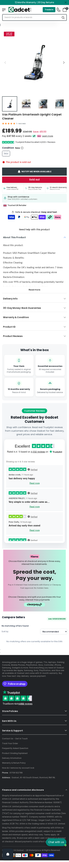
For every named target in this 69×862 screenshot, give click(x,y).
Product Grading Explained (14, 753)
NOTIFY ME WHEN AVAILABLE (37, 171)
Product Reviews (13, 336)
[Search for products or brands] (63, 17)
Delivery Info (10, 298)
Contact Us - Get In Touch (15, 738)
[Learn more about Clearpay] (34, 136)
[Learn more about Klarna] (39, 136)
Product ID (9, 326)
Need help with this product (34, 229)
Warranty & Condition (16, 317)
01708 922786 (16, 772)
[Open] (7, 854)
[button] (63, 62)
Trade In (49, 9)
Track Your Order (10, 743)
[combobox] (31, 17)
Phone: (5, 772)
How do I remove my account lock (18, 768)
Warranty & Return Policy (14, 763)
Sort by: (5, 631)
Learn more (47, 136)
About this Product (14, 237)
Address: (6, 777)
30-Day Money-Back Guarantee (22, 308)
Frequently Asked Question (15, 748)
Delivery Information (12, 758)
